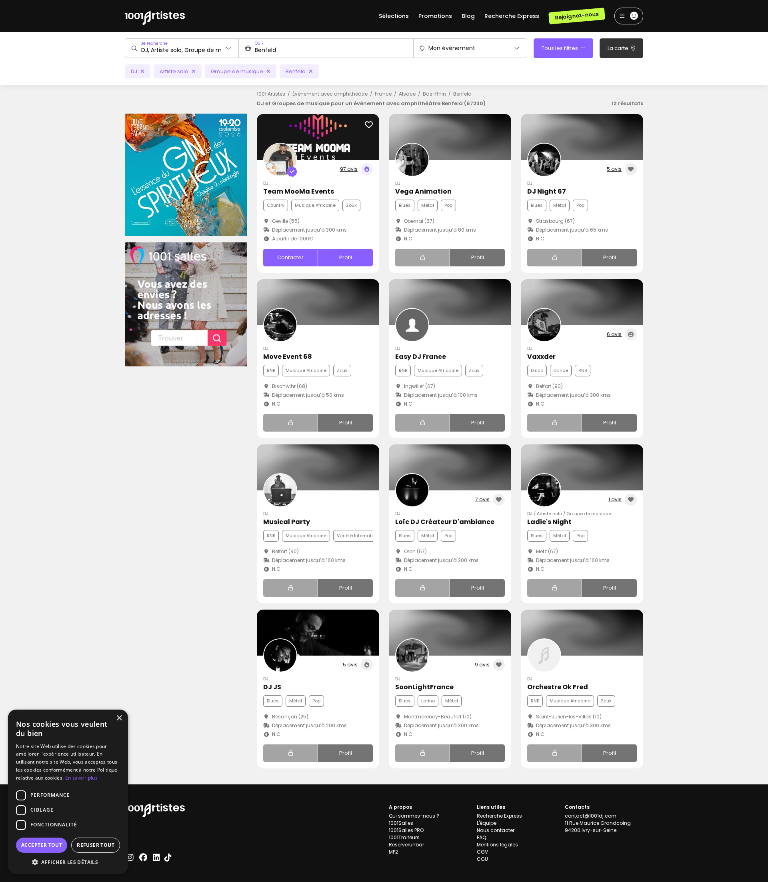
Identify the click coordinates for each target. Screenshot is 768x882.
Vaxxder (541, 356)
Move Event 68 (287, 356)
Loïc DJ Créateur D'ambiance (444, 521)
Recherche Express (511, 16)
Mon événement (451, 48)
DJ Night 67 (546, 191)
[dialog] (68, 792)
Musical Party (286, 521)
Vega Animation (423, 191)
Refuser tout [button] (95, 845)
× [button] (119, 718)
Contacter (290, 257)
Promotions (435, 16)
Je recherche (154, 43)
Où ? (259, 43)
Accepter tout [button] (41, 845)
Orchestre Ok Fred (557, 687)
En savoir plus (81, 777)
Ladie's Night (549, 521)
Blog (468, 16)
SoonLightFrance (424, 687)
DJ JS (272, 687)
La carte (619, 48)
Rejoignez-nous (576, 16)
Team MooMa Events (298, 191)
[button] (68, 862)
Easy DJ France (420, 356)
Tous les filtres (560, 48)
